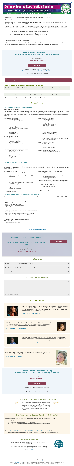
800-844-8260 (30, 449)
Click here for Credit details (46, 70)
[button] (71, 2)
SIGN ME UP (37, 65)
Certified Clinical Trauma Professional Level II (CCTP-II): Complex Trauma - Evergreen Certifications (30, 430)
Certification (63, 80)
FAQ (14, 80)
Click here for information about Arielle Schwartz (31, 313)
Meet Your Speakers (47, 80)
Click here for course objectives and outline (31, 70)
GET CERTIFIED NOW (58, 241)
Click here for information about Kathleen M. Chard (15, 328)
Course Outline (30, 80)
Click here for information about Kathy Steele (14, 356)
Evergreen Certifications (18, 462)
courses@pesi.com (43, 460)
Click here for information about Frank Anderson (31, 342)
